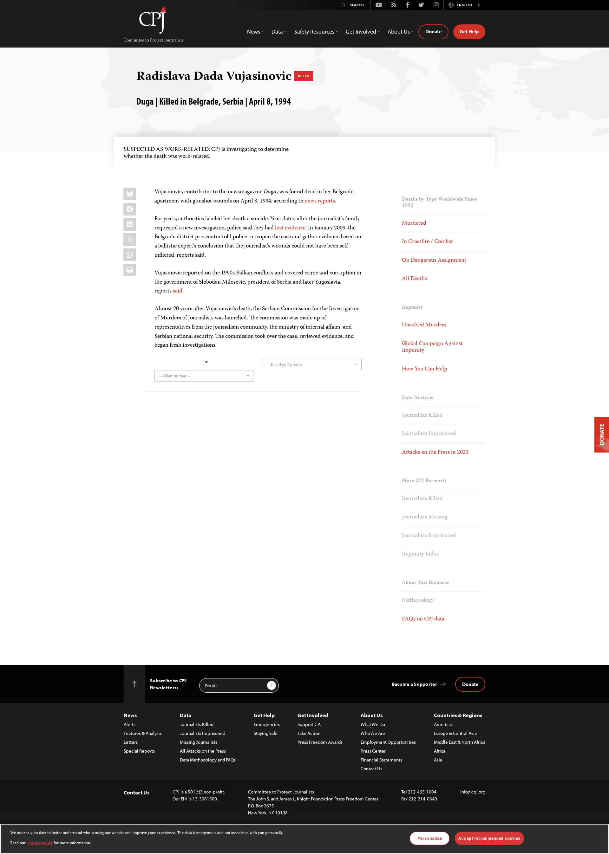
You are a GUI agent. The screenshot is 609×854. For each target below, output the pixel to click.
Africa (439, 751)
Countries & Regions (458, 715)
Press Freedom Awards (320, 742)
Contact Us (371, 769)
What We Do (373, 724)
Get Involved (313, 715)
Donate (433, 31)
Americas (443, 724)
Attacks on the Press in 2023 (435, 452)
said (177, 291)
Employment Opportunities (388, 742)
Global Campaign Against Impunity (432, 347)
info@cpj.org (472, 792)
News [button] (253, 31)
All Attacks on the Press (203, 751)
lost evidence (290, 228)
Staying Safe (266, 733)
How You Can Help (424, 369)
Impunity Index (420, 554)
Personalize (429, 838)
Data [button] (277, 31)
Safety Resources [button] (314, 31)
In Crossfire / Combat (427, 242)
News (130, 715)
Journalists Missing (425, 517)
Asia (438, 760)
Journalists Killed (422, 415)
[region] (304, 839)
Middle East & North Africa (459, 742)
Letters (131, 742)
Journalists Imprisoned (429, 434)
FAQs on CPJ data (423, 619)
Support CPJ (310, 724)
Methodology (418, 600)
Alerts (129, 724)
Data (185, 715)
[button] (478, 5)
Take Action (309, 733)
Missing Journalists (198, 742)
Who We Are (373, 733)
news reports (319, 201)
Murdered (414, 223)
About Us (372, 715)
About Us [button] (399, 31)
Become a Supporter (414, 684)
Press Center (373, 751)
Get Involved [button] (361, 31)
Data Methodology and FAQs (208, 760)
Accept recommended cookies (489, 838)
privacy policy (40, 843)
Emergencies (267, 724)
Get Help (469, 31)
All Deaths (414, 279)
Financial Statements (381, 760)
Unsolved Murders (424, 325)
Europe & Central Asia (455, 733)
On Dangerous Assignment (434, 260)
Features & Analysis (143, 733)
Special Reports (139, 751)
